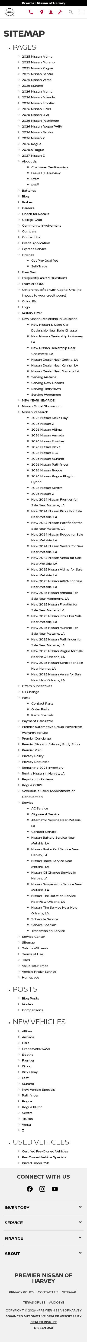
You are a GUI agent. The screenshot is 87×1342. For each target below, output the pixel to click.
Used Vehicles (41, 1142)
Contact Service (44, 831)
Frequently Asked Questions (44, 278)
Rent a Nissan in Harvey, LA (43, 773)
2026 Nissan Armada (38, 97)
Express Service (34, 248)
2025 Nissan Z (42, 423)
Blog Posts (30, 998)
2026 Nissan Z (33, 138)
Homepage (30, 977)
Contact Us (31, 237)
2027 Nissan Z (33, 155)
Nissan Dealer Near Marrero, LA (55, 371)
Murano (28, 1083)
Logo (26, 307)
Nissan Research (35, 412)
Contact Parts (42, 703)
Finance (28, 254)
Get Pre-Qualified (44, 260)
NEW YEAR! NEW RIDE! (38, 400)
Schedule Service (44, 919)
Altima (27, 1031)
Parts (26, 697)
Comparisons (32, 1010)
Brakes (27, 202)
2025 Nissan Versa (37, 79)
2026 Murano (32, 85)
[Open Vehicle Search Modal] (70, 12)
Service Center (33, 936)
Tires (26, 960)
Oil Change (30, 691)
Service (27, 802)
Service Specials (44, 925)
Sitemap (28, 942)
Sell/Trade (39, 266)
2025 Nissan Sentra (37, 74)
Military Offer (32, 313)
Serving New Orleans (47, 382)
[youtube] (55, 1189)
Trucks (27, 1118)
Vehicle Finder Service (39, 971)
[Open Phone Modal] (31, 12)
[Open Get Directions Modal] (41, 12)
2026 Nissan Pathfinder (40, 120)
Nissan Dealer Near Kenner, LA (54, 365)
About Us (29, 161)
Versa (26, 1124)
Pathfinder (30, 1095)
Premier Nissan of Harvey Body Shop (51, 744)
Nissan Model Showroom (41, 406)
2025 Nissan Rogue (37, 68)
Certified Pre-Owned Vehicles (45, 1151)
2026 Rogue (31, 144)
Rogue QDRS (32, 785)
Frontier (28, 1060)
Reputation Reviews (38, 779)
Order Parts (40, 709)
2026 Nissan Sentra (37, 132)
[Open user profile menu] (51, 12)
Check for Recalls (35, 213)
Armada (28, 1037)
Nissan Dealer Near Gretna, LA (54, 359)
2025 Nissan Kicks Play (49, 417)
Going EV (29, 301)
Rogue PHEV (32, 1107)
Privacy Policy (33, 756)
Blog (25, 196)
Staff (35, 178)
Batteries (29, 190)
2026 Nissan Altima (37, 91)
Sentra (27, 1112)
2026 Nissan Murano (47, 458)
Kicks (26, 1066)
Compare (29, 231)
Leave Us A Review (46, 173)
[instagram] (42, 1189)
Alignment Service (45, 814)
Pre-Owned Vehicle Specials (44, 1157)
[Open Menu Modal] (81, 12)
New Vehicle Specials (38, 1089)
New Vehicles (39, 1021)
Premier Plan (32, 750)
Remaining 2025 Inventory (43, 767)
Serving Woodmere (46, 394)
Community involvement (41, 225)
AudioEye (56, 1302)
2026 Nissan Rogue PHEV (42, 126)
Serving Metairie (43, 377)
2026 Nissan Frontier (38, 103)
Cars (25, 1043)
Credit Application (36, 243)
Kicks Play (30, 1072)
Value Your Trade (35, 965)
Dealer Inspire (43, 1322)
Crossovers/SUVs (36, 1048)
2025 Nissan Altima (37, 56)
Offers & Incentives (37, 686)
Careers (28, 208)
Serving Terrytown (46, 388)
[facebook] (30, 1189)
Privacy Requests (35, 761)
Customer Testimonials (49, 167)
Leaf (25, 1078)
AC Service (39, 808)
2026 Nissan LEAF (36, 114)
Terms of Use (32, 954)
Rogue (27, 1101)
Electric (27, 1054)
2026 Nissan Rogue (46, 470)
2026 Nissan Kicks (36, 109)
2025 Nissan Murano (38, 62)
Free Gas (29, 272)
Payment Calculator (37, 721)
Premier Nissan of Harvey (60, 1310)
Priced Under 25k (35, 1163)
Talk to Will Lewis (35, 948)
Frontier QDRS (33, 283)
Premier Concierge (36, 738)
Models (27, 1004)
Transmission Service (48, 930)
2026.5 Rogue (33, 149)
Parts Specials (42, 715)
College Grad (32, 219)
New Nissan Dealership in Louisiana (49, 318)
